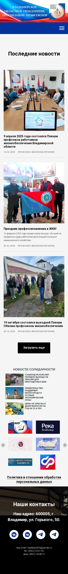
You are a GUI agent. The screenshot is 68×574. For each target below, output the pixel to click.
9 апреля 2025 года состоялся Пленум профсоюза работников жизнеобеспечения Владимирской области (31, 141)
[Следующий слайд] (65, 445)
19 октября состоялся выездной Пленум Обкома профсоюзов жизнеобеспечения (33, 324)
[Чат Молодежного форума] (54, 534)
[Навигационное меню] (61, 28)
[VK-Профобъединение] (13, 534)
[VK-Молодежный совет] (27, 534)
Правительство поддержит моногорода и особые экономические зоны (34, 394)
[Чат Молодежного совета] (40, 534)
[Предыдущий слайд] (3, 445)
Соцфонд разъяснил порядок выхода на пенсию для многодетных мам (37, 378)
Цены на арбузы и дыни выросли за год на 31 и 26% (35, 406)
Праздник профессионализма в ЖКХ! (30, 228)
